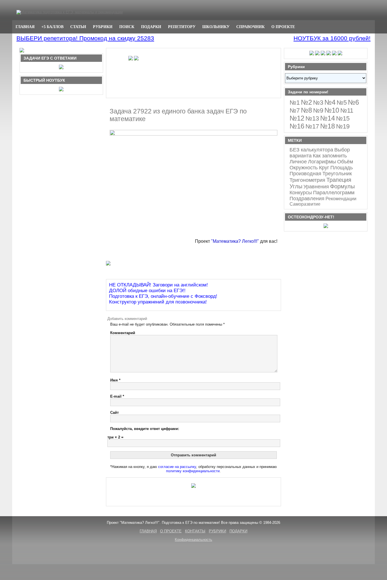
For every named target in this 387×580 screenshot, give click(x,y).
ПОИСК (126, 26)
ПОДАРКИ (151, 26)
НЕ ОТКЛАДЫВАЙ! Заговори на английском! (158, 285)
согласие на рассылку (177, 467)
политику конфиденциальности (193, 471)
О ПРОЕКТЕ (283, 26)
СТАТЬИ (78, 26)
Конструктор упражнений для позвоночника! (158, 302)
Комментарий (122, 333)
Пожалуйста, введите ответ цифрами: (144, 429)
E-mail (117, 396)
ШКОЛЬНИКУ (215, 26)
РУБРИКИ (102, 26)
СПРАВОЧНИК (250, 26)
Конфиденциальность (193, 539)
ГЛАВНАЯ (25, 26)
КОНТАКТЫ (195, 531)
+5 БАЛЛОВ (52, 26)
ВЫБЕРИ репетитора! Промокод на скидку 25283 (85, 38)
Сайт (114, 412)
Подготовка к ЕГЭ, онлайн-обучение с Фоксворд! (163, 296)
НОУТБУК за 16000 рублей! (332, 38)
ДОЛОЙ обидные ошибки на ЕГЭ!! (147, 290)
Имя (115, 380)
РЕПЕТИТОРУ (181, 26)
